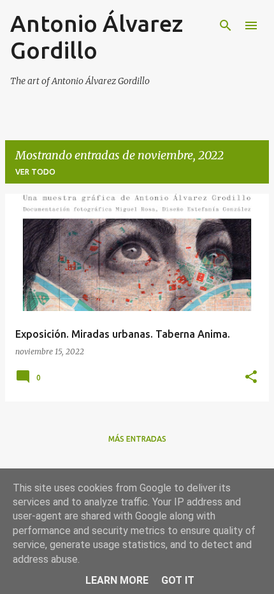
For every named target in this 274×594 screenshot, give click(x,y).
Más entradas (137, 439)
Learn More (116, 580)
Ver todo (35, 172)
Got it (177, 580)
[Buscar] (225, 25)
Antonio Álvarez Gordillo (96, 36)
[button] (251, 377)
